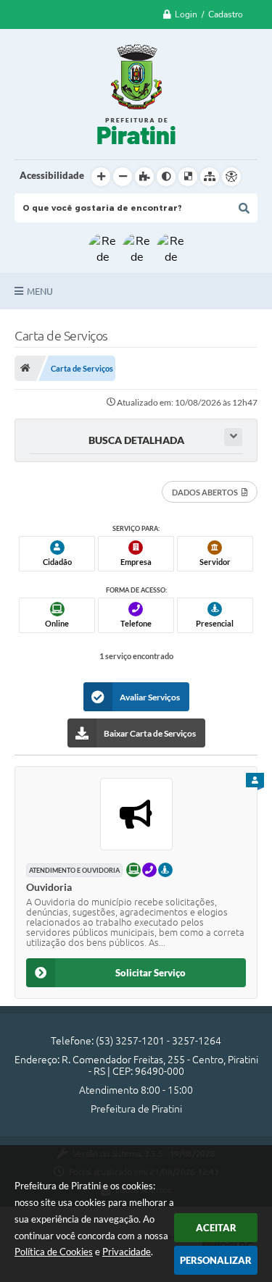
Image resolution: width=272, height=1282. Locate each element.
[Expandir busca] (233, 437)
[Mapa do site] (209, 176)
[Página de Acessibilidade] (231, 176)
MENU (40, 291)
